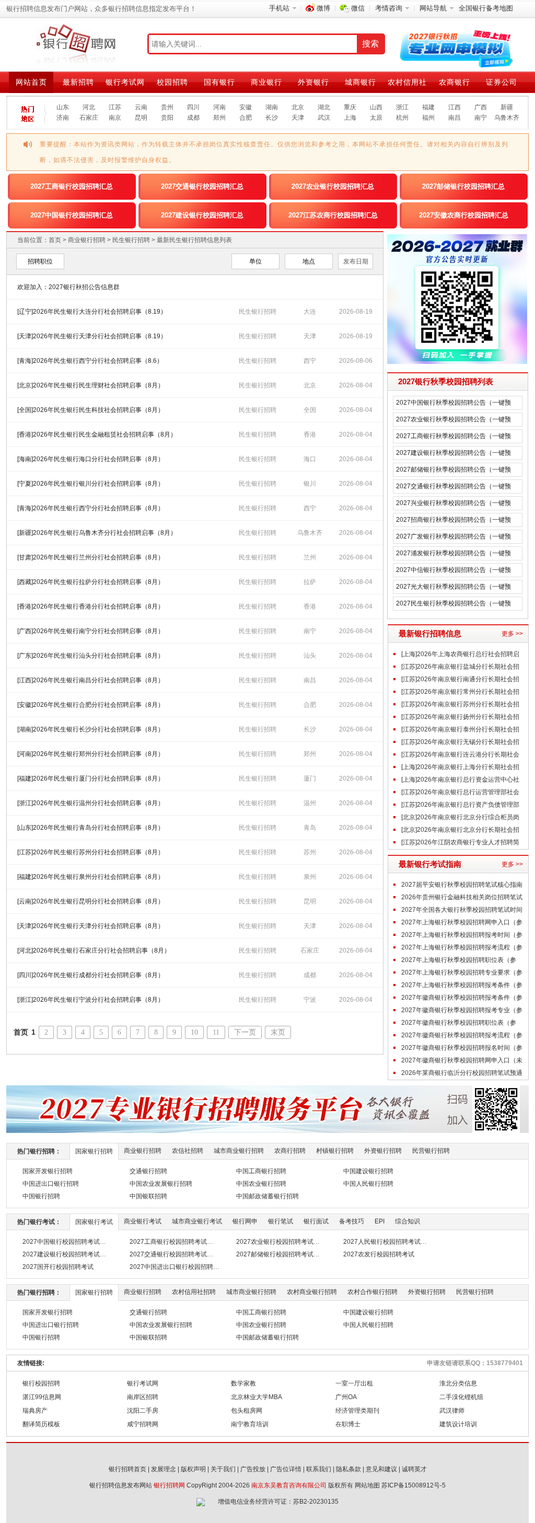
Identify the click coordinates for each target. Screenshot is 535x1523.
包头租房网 (246, 1410)
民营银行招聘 (431, 1150)
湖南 (271, 107)
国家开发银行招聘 (47, 1171)
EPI (380, 1221)
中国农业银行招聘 (261, 1183)
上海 (350, 117)
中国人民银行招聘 (368, 1183)
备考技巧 (351, 1221)
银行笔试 (280, 1221)
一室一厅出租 (354, 1383)
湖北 (324, 107)
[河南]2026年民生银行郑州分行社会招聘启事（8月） (90, 754)
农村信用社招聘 (194, 1292)
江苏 (115, 107)
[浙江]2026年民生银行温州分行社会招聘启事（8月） (90, 803)
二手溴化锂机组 (461, 1397)
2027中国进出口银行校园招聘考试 (178, 1266)
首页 (55, 240)
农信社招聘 (187, 1150)
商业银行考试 (142, 1221)
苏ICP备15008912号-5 (413, 1485)
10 (194, 1032)
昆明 (141, 117)
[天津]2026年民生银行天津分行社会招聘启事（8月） (90, 926)
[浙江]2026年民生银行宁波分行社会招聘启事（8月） (90, 999)
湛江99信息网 (41, 1397)
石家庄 (88, 117)
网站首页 (31, 82)
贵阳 (167, 117)
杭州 (402, 117)
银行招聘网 (169, 1485)
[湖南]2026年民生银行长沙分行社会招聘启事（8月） (90, 729)
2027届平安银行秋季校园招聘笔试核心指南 (461, 884)
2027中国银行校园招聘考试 (61, 1241)
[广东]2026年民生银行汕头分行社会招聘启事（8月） (90, 655)
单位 (255, 261)
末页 (278, 1032)
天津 (298, 117)
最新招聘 (78, 82)
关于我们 (223, 1469)
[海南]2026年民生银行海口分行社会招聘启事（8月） (90, 459)
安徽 (245, 107)
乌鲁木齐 (506, 117)
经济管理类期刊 (357, 1410)
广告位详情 (285, 1469)
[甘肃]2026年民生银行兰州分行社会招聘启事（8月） (90, 557)
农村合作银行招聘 (372, 1292)
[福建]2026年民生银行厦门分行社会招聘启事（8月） (90, 778)
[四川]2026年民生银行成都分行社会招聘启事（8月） (90, 975)
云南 (141, 107)
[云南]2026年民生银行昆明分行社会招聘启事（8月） (90, 901)
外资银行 (313, 82)
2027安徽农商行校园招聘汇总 (463, 215)
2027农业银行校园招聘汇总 (333, 186)
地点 (309, 261)
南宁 (480, 117)
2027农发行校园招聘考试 (378, 1254)
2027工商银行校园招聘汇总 (71, 186)
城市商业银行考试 (197, 1221)
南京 (115, 117)
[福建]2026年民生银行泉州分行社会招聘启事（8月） (90, 876)
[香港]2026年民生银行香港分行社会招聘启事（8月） (90, 606)
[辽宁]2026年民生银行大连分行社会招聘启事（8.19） (92, 311)
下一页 (245, 1032)
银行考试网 (125, 82)
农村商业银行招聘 (312, 1292)
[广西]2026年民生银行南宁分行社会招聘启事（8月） (90, 631)
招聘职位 (40, 261)
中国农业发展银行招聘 (161, 1183)
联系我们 (318, 1469)
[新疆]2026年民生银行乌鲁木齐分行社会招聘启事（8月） (97, 532)
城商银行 (360, 82)
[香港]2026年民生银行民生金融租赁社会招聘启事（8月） (97, 434)
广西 (480, 107)
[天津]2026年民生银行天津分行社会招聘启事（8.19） (92, 336)
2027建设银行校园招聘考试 (61, 1254)
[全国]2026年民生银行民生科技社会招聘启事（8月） (90, 410)
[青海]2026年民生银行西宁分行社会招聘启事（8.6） (90, 360)
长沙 (271, 117)
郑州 (219, 117)
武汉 (324, 117)
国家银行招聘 (94, 1151)
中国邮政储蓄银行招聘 (267, 1196)
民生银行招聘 (131, 240)
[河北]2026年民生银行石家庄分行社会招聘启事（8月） (93, 950)
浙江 (402, 107)
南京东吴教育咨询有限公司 (289, 1485)
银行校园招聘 (41, 1383)
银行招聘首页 (127, 1469)
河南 (219, 107)
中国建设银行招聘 (368, 1171)
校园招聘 (172, 82)
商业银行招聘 (87, 240)
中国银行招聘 (41, 1196)
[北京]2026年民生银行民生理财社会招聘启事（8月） (90, 385)
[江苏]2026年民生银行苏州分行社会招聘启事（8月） (90, 852)
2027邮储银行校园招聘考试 (274, 1254)
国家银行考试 (94, 1222)
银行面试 (316, 1221)
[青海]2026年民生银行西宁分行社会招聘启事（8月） (90, 508)
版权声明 (193, 1469)
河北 (89, 107)
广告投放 (252, 1469)
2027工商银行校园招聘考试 (168, 1241)
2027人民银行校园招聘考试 (382, 1241)
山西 (376, 107)
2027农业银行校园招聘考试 (274, 1241)
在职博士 (347, 1424)
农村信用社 (407, 82)
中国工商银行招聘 (261, 1171)
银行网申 (245, 1221)
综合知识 (407, 1221)
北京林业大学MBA (256, 1397)
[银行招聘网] (75, 44)
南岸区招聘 (142, 1397)
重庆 (350, 107)
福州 (428, 117)
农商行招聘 (290, 1150)
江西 (454, 107)
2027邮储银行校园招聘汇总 (463, 186)
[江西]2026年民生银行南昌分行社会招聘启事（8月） (90, 680)
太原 (376, 117)
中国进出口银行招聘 (50, 1183)
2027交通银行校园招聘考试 (168, 1254)
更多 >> (512, 633)
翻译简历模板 (41, 1424)
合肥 (245, 117)
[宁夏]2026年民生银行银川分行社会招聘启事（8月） (90, 483)
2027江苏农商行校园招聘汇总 (333, 215)
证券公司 (501, 82)
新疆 (507, 107)
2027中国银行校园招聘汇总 (71, 215)
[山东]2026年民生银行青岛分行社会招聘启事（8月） (90, 827)
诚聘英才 (414, 1469)
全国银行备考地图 (486, 8)
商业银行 (266, 82)
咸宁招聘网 (142, 1424)
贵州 (167, 107)
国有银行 (219, 82)
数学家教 (243, 1383)
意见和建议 (381, 1469)
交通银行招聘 (148, 1171)
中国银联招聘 (148, 1196)
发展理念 (163, 1469)
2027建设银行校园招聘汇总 (202, 215)
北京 (298, 107)
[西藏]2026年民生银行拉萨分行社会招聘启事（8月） (90, 582)
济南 (62, 117)
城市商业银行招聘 (239, 1150)
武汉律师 (451, 1410)
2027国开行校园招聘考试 (58, 1266)
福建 (428, 107)
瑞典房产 (35, 1410)
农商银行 (454, 82)
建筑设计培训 (458, 1424)
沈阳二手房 (142, 1410)
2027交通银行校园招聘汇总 (202, 186)
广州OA (346, 1397)
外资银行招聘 (383, 1150)
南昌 (454, 117)
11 (216, 1032)
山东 (62, 107)
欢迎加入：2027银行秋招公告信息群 (68, 287)
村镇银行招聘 (335, 1150)
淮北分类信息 (458, 1383)
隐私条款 (348, 1469)
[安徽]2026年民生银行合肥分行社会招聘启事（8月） (90, 704)
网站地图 (367, 1485)
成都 (193, 117)
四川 (193, 107)
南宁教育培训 (250, 1424)
